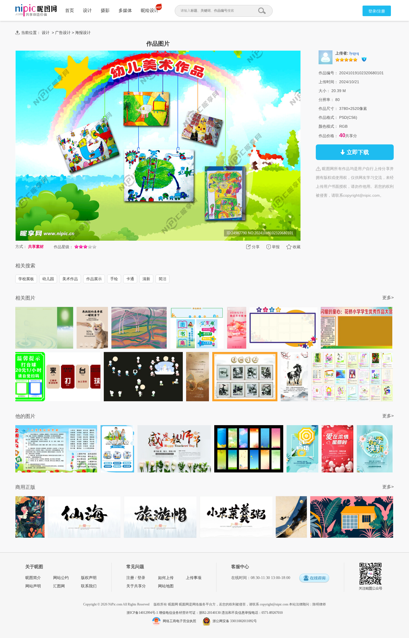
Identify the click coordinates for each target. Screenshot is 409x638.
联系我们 (89, 586)
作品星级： (63, 247)
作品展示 (94, 279)
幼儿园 (48, 279)
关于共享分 (136, 586)
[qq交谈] (314, 578)
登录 (141, 578)
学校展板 (26, 279)
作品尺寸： (328, 108)
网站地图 (166, 586)
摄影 (105, 10)
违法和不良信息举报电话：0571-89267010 (252, 613)
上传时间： (328, 82)
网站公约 (61, 578)
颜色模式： (328, 126)
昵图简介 (33, 578)
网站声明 (33, 586)
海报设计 (83, 32)
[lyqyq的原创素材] (325, 57)
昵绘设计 (150, 10)
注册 (130, 578)
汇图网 (59, 586)
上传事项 (193, 578)
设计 (87, 10)
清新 (146, 279)
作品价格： (328, 136)
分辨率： (326, 99)
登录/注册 (376, 11)
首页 (69, 10)
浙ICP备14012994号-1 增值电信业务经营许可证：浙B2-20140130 (174, 613)
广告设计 (63, 32)
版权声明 (89, 578)
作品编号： (328, 73)
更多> (388, 297)
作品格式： (328, 117)
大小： (324, 90)
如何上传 (166, 578)
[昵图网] (36, 10)
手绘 (114, 279)
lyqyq (354, 53)
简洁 (162, 279)
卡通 (130, 279)
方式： (21, 246)
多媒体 (125, 10)
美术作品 (70, 279)
